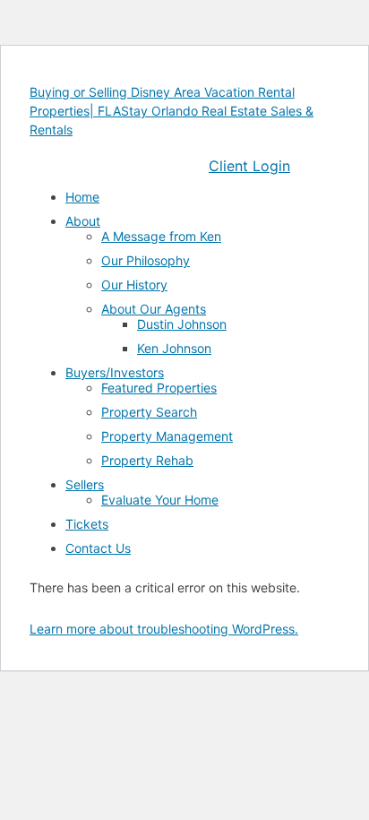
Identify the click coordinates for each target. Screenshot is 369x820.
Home (82, 196)
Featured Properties (159, 387)
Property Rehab (147, 460)
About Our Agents (153, 308)
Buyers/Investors (114, 372)
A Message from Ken (161, 236)
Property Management (167, 436)
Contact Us (98, 548)
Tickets (86, 523)
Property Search (149, 411)
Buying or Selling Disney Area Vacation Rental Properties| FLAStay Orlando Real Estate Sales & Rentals (171, 110)
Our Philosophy (145, 260)
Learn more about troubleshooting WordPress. (164, 628)
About (82, 221)
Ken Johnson (174, 348)
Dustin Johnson (182, 324)
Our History (134, 284)
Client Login (249, 166)
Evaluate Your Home (160, 499)
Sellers (84, 484)
